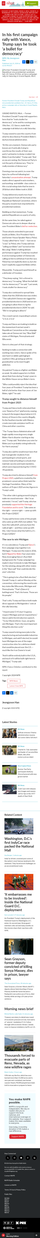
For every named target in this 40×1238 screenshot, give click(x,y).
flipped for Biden (14, 554)
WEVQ (6, 1211)
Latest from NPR (16, 686)
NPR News (14, 681)
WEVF (6, 1202)
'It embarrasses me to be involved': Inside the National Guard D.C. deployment (18, 902)
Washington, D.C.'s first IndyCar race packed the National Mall (19, 844)
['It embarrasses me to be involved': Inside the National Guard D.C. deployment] (18, 882)
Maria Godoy (8, 1072)
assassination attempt (21, 177)
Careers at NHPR (10, 1185)
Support (32, 3)
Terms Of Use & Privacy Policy (14, 1190)
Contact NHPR (9, 1176)
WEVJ (6, 1205)
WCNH (6, 1198)
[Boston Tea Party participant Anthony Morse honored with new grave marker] (9, 770)
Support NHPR (18, 1136)
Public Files (8, 1194)
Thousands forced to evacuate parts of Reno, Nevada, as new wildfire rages (19, 1061)
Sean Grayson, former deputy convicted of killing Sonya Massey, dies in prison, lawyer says (18, 968)
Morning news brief (18, 1008)
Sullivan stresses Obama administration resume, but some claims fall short (27, 734)
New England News (24, 766)
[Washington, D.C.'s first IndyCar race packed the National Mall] (18, 826)
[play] (3, 1235)
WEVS (6, 1212)
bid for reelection (29, 226)
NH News (21, 729)
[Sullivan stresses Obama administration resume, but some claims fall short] (9, 733)
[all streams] (37, 1235)
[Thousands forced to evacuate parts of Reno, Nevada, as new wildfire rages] (18, 1043)
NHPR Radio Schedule (12, 1180)
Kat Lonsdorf (9, 915)
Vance (31, 544)
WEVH (6, 1203)
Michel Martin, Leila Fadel (13, 1014)
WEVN (6, 1207)
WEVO (6, 1209)
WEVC (6, 1200)
